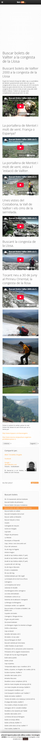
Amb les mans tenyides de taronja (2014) (18, 684)
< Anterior (6, 443)
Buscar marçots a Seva (12, 520)
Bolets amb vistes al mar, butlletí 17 (16, 726)
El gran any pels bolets (12, 619)
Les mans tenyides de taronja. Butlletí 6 (17, 687)
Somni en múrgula (10, 529)
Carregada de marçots (12, 526)
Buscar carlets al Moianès (13, 517)
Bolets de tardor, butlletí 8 (13, 696)
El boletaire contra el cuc (12, 597)
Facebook (8, 459)
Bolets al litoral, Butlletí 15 (13, 723)
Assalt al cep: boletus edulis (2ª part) (16, 558)
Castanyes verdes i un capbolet (15, 605)
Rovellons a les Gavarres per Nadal (16, 711)
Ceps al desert (9, 631)
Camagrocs (8, 582)
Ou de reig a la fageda (12, 549)
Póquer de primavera (11, 535)
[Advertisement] (20, 27)
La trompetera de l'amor (12, 585)
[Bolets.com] (20, 2)
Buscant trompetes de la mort (14, 514)
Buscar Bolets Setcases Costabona (16, 505)
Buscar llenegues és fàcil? (13, 640)
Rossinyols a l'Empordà (12, 540)
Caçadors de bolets (11, 613)
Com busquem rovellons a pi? (14, 690)
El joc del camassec (11, 546)
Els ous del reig (9, 573)
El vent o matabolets (11, 570)
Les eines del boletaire (12, 594)
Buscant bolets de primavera (14, 502)
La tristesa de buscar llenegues (14, 717)
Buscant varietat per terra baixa (15, 643)
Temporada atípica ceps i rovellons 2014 (18, 666)
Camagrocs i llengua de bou (13, 616)
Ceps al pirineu (9, 664)
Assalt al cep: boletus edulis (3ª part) (16, 561)
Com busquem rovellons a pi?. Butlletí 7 (17, 693)
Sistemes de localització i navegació (16, 600)
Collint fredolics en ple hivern (14, 646)
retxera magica (9, 552)
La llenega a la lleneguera (13, 602)
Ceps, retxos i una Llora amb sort (15, 543)
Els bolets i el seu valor (12, 637)
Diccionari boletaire (11, 622)
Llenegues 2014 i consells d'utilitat (15, 708)
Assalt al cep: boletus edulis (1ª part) (16, 555)
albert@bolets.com (11, 464)
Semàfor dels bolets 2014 (13, 675)
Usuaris (7, 523)
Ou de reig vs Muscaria (12, 567)
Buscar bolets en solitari (12, 511)
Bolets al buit (9, 661)
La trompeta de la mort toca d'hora (16, 579)
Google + (8, 462)
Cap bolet (8, 532)
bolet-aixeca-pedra (11, 658)
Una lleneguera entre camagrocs (15, 591)
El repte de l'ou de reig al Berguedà (16, 655)
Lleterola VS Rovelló (11, 588)
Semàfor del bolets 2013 (12, 634)
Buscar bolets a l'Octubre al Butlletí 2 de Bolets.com (17, 609)
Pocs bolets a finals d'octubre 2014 (16, 705)
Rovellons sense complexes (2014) (16, 681)
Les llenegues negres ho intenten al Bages (18, 625)
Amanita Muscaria (10, 678)
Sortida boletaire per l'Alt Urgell (14, 576)
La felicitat (8, 537)
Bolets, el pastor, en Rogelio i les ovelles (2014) (20, 669)
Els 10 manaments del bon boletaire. (16, 499)
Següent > (33, 443)
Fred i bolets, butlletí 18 (12, 728)
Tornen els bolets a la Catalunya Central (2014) (20, 699)
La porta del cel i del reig (12, 564)
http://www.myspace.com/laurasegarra (14, 433)
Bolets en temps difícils (12, 720)
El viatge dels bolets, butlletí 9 (14, 702)
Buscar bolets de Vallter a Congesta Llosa (18, 508)
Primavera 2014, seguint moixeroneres (17, 652)
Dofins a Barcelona (11, 628)
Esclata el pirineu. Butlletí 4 (13, 672)
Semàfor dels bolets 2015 (13, 714)
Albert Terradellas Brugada (13, 455)
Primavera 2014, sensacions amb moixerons (19, 649)
